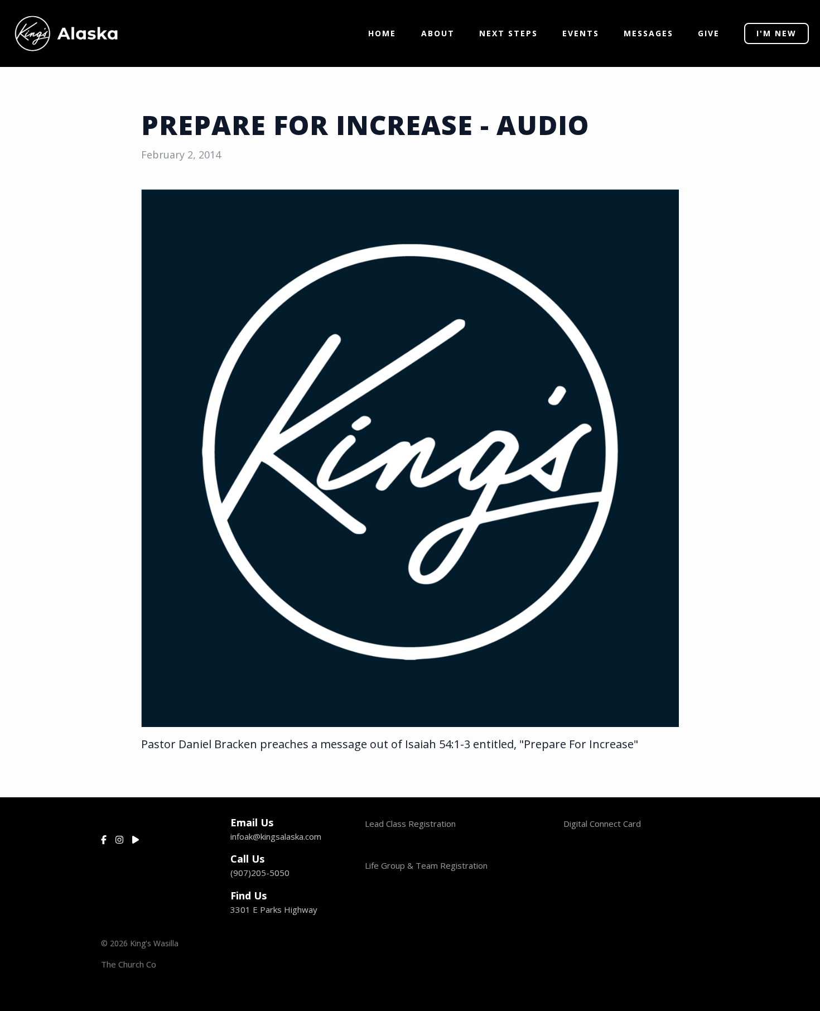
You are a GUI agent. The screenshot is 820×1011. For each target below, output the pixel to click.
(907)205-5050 (260, 872)
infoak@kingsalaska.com (275, 836)
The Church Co (128, 964)
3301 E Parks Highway (273, 909)
